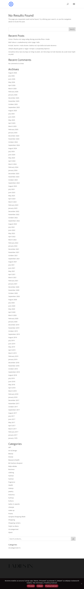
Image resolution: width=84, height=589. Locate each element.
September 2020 (14, 296)
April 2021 (11, 274)
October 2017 (13, 407)
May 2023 (11, 196)
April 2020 (11, 312)
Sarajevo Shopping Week (16, 517)
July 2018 (11, 378)
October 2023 (13, 180)
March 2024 (12, 164)
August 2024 (12, 148)
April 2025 (11, 123)
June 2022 (11, 230)
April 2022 (11, 237)
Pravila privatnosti (51, 586)
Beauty (10, 454)
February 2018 (13, 394)
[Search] (73, 539)
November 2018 (13, 366)
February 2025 (13, 129)
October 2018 (13, 369)
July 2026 (11, 76)
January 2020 (12, 322)
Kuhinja (11, 498)
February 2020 (13, 318)
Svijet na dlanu (13, 526)
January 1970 (12, 438)
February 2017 (13, 432)
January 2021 (12, 284)
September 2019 (14, 334)
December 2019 (13, 325)
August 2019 (12, 337)
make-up (11, 510)
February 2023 (13, 205)
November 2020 (13, 290)
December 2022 (13, 211)
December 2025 (13, 98)
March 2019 (12, 353)
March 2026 (12, 89)
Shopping (11, 520)
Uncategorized (13, 529)
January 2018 (12, 397)
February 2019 (13, 356)
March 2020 (12, 315)
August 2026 (12, 73)
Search (72, 29)
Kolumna (11, 495)
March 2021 (12, 277)
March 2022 (12, 240)
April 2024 (11, 161)
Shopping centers (14, 523)
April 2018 (11, 388)
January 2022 (12, 246)
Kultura (11, 501)
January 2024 (12, 170)
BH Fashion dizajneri (15, 463)
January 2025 (12, 133)
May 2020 (11, 309)
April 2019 (11, 350)
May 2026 (11, 82)
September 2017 (14, 410)
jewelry (10, 491)
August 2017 (12, 413)
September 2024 (14, 145)
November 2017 (13, 403)
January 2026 (12, 95)
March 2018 (12, 391)
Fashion (11, 476)
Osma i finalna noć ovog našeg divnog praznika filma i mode (29, 39)
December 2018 (13, 363)
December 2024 (13, 136)
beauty (10, 457)
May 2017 (11, 422)
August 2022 (12, 224)
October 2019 (13, 331)
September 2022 (14, 221)
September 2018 (14, 372)
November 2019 (13, 328)
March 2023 (12, 202)
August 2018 (12, 375)
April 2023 (11, 199)
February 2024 (13, 167)
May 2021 (11, 271)
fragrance (11, 482)
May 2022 (11, 233)
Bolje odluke (12, 466)
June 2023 (11, 192)
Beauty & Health (13, 460)
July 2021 (11, 265)
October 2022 (13, 218)
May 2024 (11, 158)
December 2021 (13, 249)
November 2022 (13, 214)
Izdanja (10, 488)
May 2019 (11, 347)
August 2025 (12, 110)
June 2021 (11, 268)
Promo (10, 514)
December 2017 (13, 400)
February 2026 (13, 92)
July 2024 (11, 151)
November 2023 (13, 177)
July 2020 (11, 303)
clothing (11, 473)
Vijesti (10, 532)
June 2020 (11, 306)
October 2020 (13, 293)
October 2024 (13, 142)
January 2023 (12, 208)
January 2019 (12, 359)
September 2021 (14, 259)
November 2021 (13, 252)
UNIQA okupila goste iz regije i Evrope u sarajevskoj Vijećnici (29, 49)
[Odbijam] (81, 584)
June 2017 (11, 419)
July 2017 (11, 416)
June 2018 (11, 381)
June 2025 (11, 117)
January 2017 (12, 435)
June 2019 (11, 344)
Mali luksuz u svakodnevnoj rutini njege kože (24, 42)
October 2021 (13, 255)
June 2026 (11, 79)
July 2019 (11, 340)
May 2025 (11, 120)
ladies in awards (14, 504)
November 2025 (13, 101)
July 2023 (11, 189)
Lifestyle (11, 507)
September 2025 (14, 107)
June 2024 (11, 155)
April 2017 (11, 426)
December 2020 (13, 287)
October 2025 (13, 104)
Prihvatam (31, 586)
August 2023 (12, 186)
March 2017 (12, 429)
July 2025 (11, 114)
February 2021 (13, 281)
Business (11, 469)
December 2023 (13, 174)
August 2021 (12, 262)
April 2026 (11, 85)
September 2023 (14, 183)
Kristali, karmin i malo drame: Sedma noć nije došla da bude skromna (32, 45)
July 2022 (11, 227)
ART (9, 447)
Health (10, 485)
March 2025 (12, 126)
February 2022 (13, 243)
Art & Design (12, 451)
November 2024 (13, 139)
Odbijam (40, 586)
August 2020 (12, 300)
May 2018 (11, 385)
